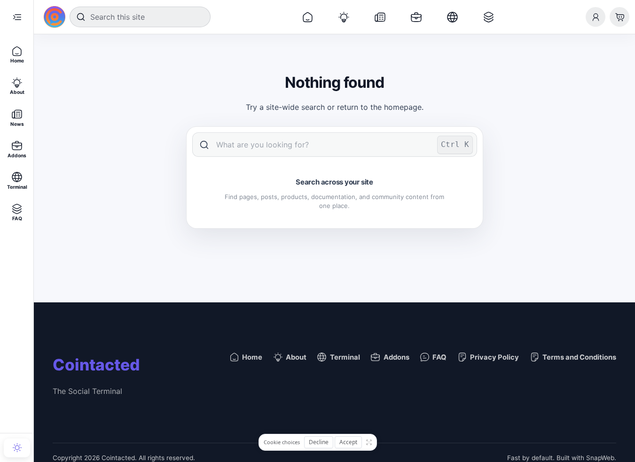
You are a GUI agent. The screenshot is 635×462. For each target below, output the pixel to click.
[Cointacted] (54, 17)
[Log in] (595, 17)
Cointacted (96, 364)
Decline (319, 442)
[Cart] (619, 17)
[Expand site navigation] (17, 17)
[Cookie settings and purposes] (369, 442)
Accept (348, 442)
